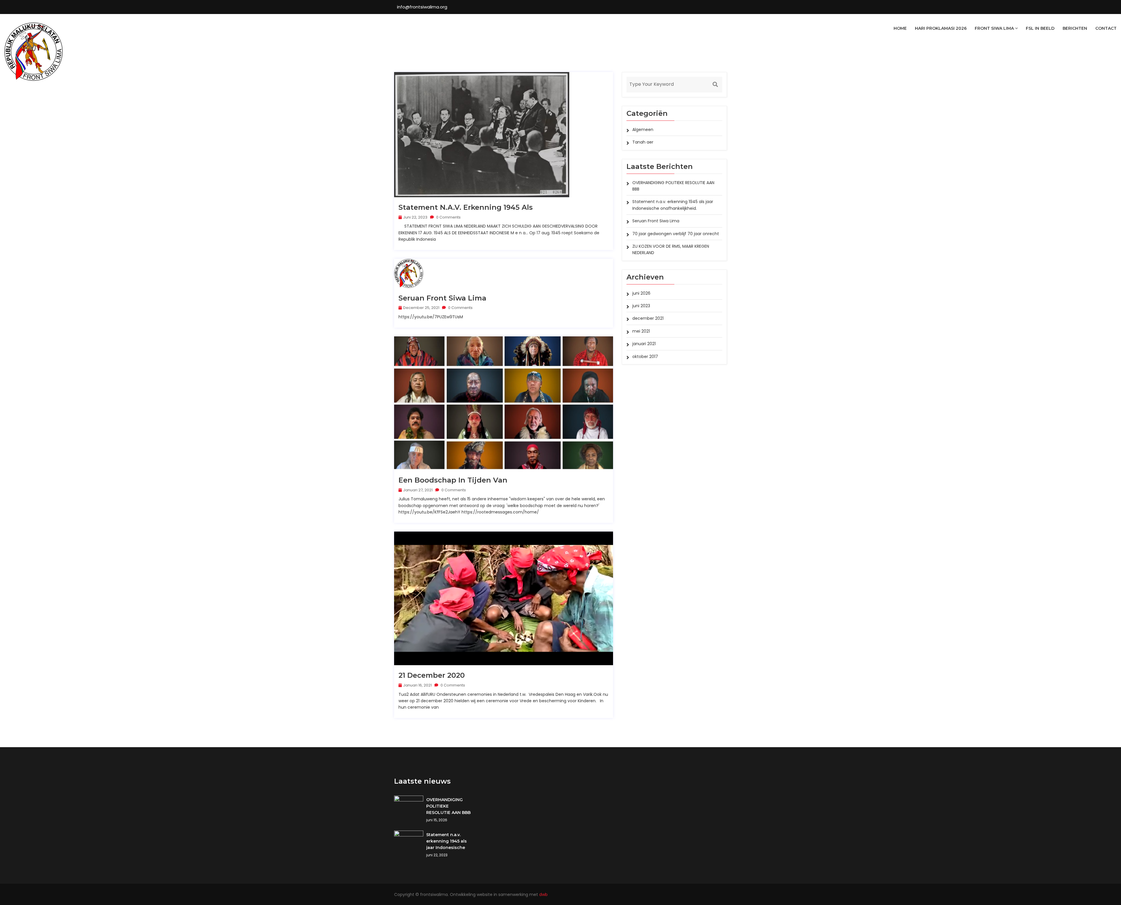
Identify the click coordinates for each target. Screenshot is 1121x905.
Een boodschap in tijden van (452, 480)
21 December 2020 (431, 675)
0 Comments (448, 217)
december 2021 (648, 318)
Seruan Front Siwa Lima (442, 298)
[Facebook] (725, 894)
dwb (543, 894)
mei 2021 (641, 331)
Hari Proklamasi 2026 (941, 28)
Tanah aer (642, 142)
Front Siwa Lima (994, 28)
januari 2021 (644, 344)
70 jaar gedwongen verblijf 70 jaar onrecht (675, 234)
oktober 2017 (645, 356)
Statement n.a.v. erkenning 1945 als (465, 207)
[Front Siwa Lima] (33, 51)
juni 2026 (641, 293)
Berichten (1075, 28)
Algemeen (642, 129)
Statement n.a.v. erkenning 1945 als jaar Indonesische (446, 841)
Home (900, 28)
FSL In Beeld (1040, 28)
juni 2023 (641, 306)
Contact (1106, 28)
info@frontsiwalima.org (422, 7)
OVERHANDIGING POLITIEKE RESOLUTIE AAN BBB (448, 806)
